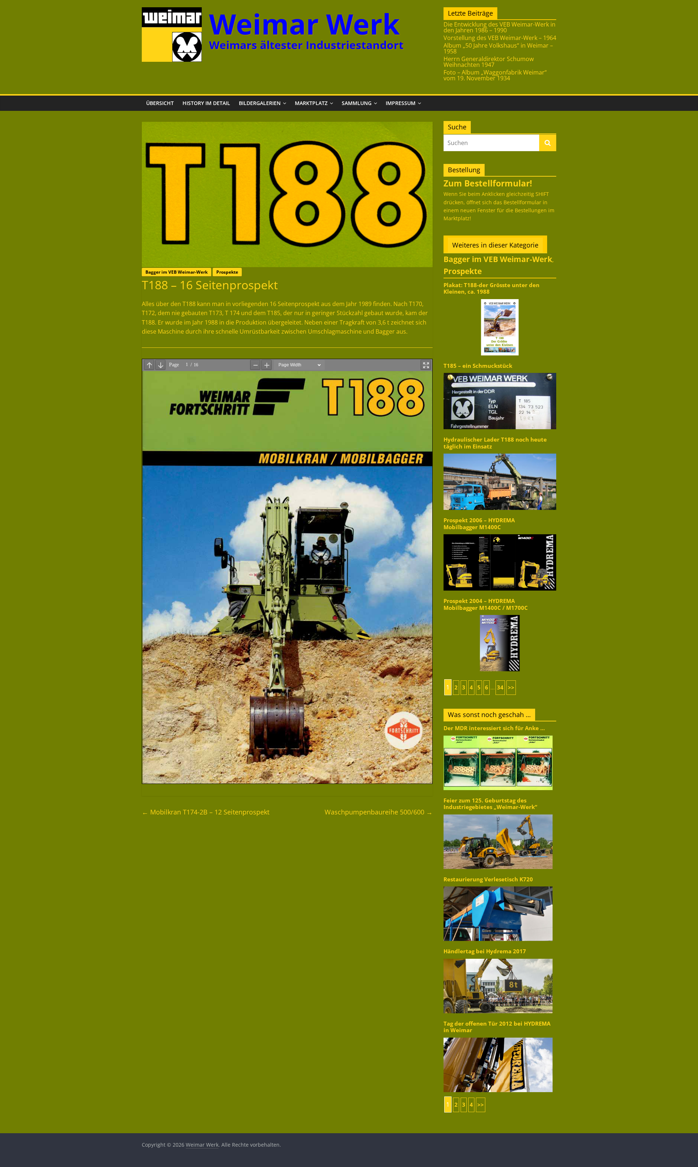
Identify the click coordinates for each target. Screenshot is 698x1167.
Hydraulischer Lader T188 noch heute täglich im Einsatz (495, 443)
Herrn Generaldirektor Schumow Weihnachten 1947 (489, 62)
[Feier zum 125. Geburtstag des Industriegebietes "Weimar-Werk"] (498, 814)
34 (500, 687)
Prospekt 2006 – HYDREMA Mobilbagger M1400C (479, 523)
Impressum (401, 103)
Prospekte (227, 272)
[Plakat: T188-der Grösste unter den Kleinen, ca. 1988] (500, 298)
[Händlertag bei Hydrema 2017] (498, 958)
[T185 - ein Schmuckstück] (500, 372)
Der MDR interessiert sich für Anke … (494, 728)
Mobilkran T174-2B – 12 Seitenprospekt (205, 812)
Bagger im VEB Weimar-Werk (176, 272)
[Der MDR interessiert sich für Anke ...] (498, 735)
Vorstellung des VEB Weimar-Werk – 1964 (500, 38)
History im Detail (206, 103)
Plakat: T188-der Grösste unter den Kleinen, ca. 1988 (491, 288)
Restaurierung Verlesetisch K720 (488, 879)
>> (511, 687)
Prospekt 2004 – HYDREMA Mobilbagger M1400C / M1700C (486, 604)
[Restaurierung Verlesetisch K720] (498, 886)
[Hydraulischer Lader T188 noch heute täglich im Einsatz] (500, 453)
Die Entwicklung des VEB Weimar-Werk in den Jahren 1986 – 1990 (499, 27)
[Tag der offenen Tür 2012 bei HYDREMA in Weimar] (498, 1037)
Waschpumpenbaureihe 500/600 (379, 812)
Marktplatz (311, 103)
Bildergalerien (260, 103)
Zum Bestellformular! (488, 183)
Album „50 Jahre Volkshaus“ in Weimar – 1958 (498, 48)
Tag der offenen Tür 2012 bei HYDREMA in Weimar (497, 1027)
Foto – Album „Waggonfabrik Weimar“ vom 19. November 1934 (495, 75)
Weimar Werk (304, 24)
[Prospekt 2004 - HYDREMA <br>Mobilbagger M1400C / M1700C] (500, 614)
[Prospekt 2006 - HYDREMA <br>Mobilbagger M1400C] (500, 534)
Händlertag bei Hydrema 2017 (485, 951)
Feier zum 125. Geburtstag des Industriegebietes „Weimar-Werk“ (490, 804)
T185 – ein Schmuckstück (478, 366)
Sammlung (357, 103)
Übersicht (160, 103)
